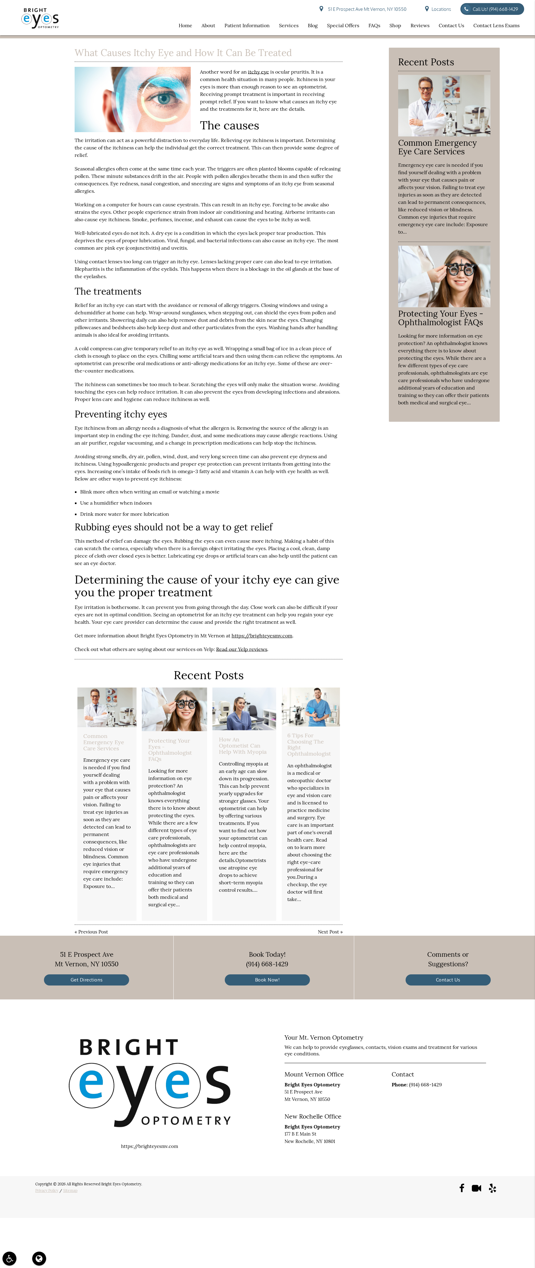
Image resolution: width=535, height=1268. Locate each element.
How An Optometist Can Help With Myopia (243, 745)
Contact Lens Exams (496, 25)
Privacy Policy (46, 1190)
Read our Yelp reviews (241, 649)
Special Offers (343, 25)
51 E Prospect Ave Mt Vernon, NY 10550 (366, 9)
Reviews (420, 25)
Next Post (328, 932)
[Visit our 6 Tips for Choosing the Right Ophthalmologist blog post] (311, 707)
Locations (441, 9)
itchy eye (258, 72)
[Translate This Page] (39, 1259)
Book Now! (267, 980)
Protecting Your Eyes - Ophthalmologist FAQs (170, 749)
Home (185, 25)
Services (288, 25)
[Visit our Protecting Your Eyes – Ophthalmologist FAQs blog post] (174, 709)
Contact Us (451, 25)
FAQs (374, 25)
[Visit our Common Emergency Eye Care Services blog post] (107, 707)
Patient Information (247, 25)
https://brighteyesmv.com (262, 635)
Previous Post (93, 932)
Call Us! (495, 9)
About (208, 25)
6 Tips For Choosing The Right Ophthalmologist (309, 744)
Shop (395, 25)
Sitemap (70, 1190)
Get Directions (87, 980)
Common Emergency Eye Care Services (103, 742)
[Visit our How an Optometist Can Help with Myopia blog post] (244, 709)
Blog (313, 25)
